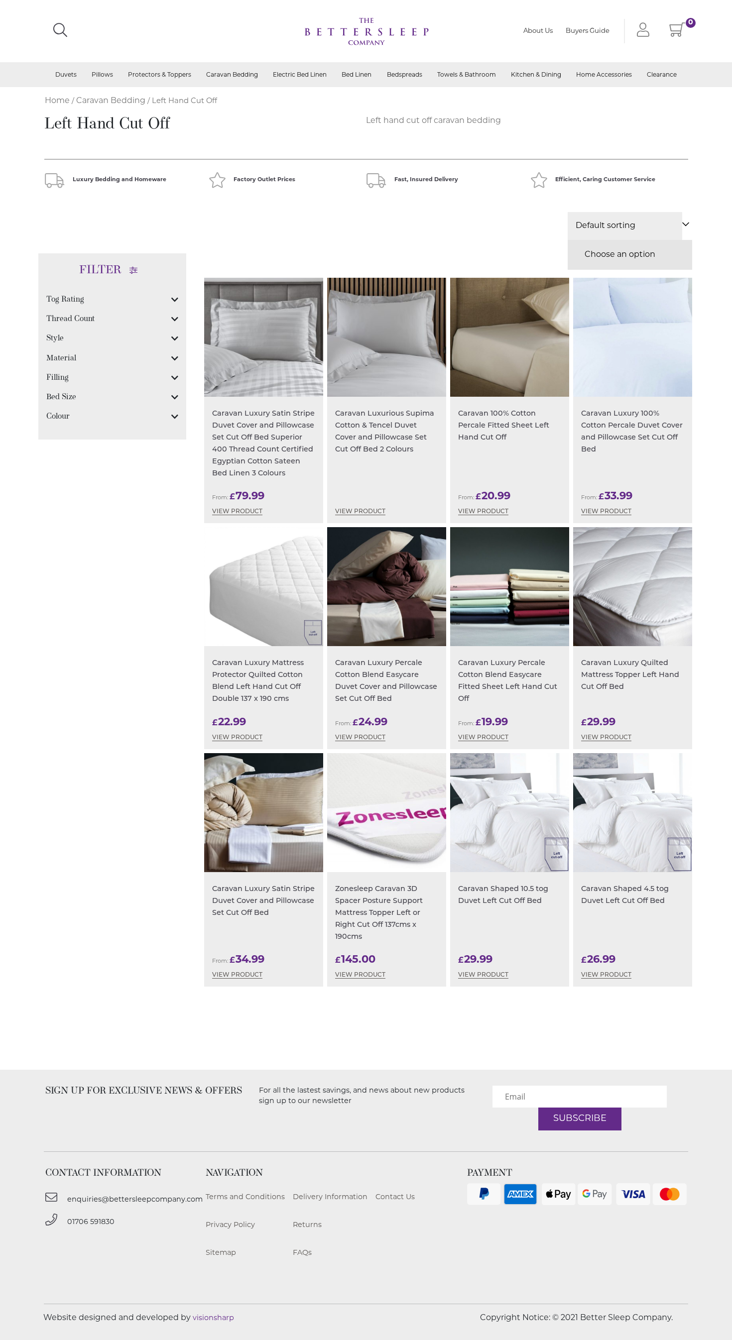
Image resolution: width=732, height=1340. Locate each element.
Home (57, 101)
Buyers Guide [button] (588, 31)
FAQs (302, 1253)
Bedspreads (404, 75)
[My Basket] (677, 33)
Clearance (662, 75)
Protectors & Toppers (159, 75)
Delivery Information (330, 1197)
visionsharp (213, 1318)
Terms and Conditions (245, 1197)
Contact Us (395, 1197)
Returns (307, 1225)
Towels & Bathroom (466, 75)
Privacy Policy (230, 1225)
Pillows (102, 75)
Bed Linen (356, 75)
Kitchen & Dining (536, 75)
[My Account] (641, 31)
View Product (237, 512)
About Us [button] (538, 31)
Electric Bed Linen (300, 75)
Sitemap (221, 1253)
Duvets (66, 75)
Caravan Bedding (232, 75)
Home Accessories (604, 75)
